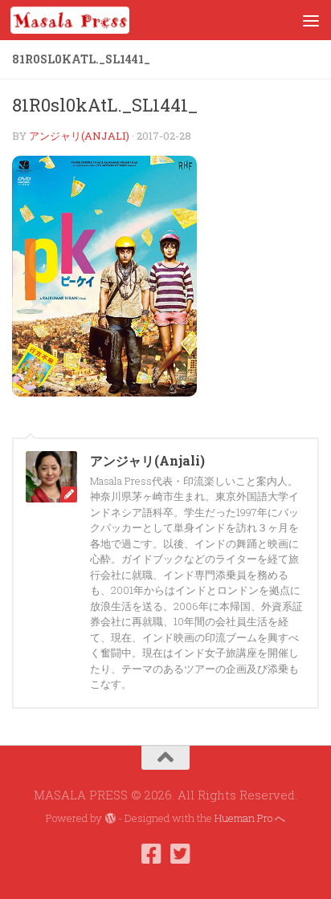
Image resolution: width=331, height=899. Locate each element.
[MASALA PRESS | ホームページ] (90, 20)
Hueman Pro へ (250, 818)
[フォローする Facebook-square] (151, 854)
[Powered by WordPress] (109, 818)
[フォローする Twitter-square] (180, 854)
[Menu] (311, 20)
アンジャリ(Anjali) (79, 135)
